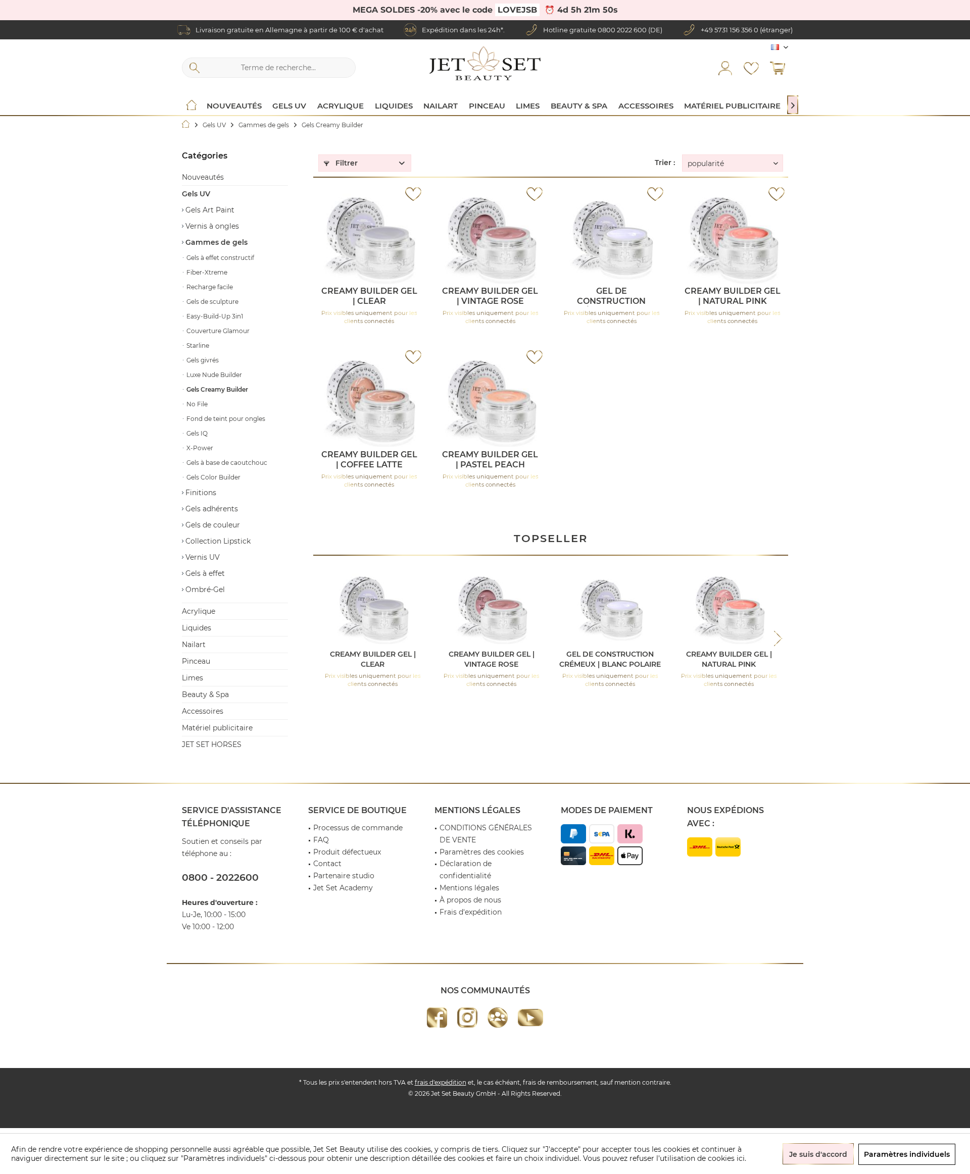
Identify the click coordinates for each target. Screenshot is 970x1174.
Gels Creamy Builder (216, 389)
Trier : (665, 162)
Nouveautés (203, 177)
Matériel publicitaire (217, 727)
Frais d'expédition (471, 912)
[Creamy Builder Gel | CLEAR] (369, 238)
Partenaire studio (343, 875)
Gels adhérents (210, 508)
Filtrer (345, 163)
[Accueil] (191, 106)
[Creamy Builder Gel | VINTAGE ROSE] (490, 238)
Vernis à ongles (211, 226)
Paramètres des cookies (482, 852)
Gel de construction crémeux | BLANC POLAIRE (611, 296)
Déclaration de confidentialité (466, 869)
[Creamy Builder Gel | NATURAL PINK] (732, 238)
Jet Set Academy (343, 887)
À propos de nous (470, 899)
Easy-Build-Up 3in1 (214, 316)
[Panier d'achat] (777, 68)
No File (196, 404)
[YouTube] (530, 1017)
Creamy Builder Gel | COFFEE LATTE (369, 459)
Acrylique (198, 611)
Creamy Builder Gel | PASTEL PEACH (490, 459)
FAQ (321, 839)
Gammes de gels (215, 242)
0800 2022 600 (622, 30)
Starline (197, 345)
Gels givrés (202, 360)
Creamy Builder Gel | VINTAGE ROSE (490, 296)
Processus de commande (358, 827)
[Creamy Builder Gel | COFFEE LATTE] (369, 401)
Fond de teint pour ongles (225, 418)
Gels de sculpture (211, 301)
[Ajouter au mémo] (413, 193)
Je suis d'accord (818, 1154)
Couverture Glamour (217, 331)
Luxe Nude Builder (213, 375)
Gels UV (196, 193)
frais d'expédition (440, 1082)
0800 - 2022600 (220, 877)
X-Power (199, 448)
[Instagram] (467, 1017)
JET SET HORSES (211, 744)
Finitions (199, 492)
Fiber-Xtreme (206, 272)
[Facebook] (437, 1017)
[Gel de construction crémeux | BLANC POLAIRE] (611, 238)
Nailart (194, 644)
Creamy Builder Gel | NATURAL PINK (733, 296)
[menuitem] (777, 68)
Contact (327, 863)
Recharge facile (209, 287)
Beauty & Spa (205, 694)
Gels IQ (196, 433)
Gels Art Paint (208, 210)
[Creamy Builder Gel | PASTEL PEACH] (490, 401)
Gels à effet (204, 573)
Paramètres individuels (907, 1154)
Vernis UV (201, 557)
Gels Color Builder (212, 477)
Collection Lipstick (217, 541)
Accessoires (202, 711)
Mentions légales (469, 887)
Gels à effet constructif (219, 257)
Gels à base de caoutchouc (226, 462)
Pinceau (196, 661)
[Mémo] (751, 68)
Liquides (196, 627)
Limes (192, 677)
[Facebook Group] (498, 1017)
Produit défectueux (347, 852)
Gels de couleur (211, 524)
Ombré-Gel (204, 589)
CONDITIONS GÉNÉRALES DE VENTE (486, 833)
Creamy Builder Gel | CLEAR (369, 296)
